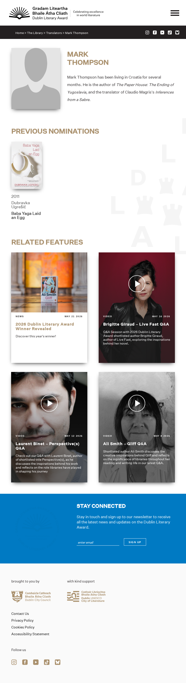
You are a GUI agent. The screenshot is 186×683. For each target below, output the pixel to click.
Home (19, 33)
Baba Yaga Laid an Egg (26, 215)
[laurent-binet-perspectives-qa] (49, 427)
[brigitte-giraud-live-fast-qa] (137, 307)
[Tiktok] (170, 32)
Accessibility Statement (30, 634)
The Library (35, 33)
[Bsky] (177, 32)
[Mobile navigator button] (175, 13)
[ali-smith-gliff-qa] (137, 427)
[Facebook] (155, 32)
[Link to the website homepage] (56, 13)
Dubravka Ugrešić (20, 204)
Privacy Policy (22, 620)
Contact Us (20, 614)
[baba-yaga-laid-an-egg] (26, 165)
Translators (54, 33)
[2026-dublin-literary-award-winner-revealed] (49, 307)
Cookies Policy (22, 627)
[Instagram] (147, 32)
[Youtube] (162, 32)
